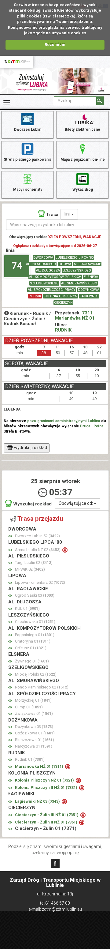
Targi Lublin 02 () (34, 562)
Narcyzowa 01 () (33, 746)
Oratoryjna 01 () (32, 641)
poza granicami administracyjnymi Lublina (63, 421)
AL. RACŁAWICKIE (87, 264)
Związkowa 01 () (34, 713)
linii (68, 214)
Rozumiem (55, 44)
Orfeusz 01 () (30, 648)
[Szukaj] (100, 100)
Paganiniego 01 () (34, 634)
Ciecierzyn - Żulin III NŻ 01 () (47, 814)
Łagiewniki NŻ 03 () (38, 801)
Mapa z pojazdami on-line (83, 159)
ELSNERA (91, 277)
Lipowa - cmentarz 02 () (40, 582)
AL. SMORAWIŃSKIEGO (79, 283)
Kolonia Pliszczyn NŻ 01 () (45, 780)
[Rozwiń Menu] (6, 102)
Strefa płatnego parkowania (27, 159)
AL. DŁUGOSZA (48, 270)
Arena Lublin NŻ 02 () (38, 549)
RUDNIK (35, 296)
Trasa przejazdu (40, 518)
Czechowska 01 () (35, 621)
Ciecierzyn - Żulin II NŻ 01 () (46, 822)
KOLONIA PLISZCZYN (60, 296)
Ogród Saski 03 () (34, 595)
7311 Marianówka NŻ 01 (75, 315)
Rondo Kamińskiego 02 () (41, 687)
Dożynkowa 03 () (34, 726)
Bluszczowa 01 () (34, 739)
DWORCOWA (43, 258)
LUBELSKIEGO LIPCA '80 (75, 258)
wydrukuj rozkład (30, 447)
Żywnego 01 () (32, 661)
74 (17, 265)
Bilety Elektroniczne (82, 129)
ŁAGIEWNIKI (89, 296)
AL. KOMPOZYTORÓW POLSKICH (55, 277)
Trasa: (53, 214)
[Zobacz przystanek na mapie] (10, 536)
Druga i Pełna (91, 426)
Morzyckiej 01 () (33, 700)
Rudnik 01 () (30, 759)
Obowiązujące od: (76, 503)
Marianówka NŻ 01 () (39, 766)
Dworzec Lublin (27, 129)
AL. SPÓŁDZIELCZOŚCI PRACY (51, 290)
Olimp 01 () (29, 707)
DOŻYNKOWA (88, 290)
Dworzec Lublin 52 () (37, 536)
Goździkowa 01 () (35, 733)
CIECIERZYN (63, 303)
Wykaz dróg (82, 189)
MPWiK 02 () (30, 569)
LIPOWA (64, 264)
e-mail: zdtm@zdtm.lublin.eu (55, 909)
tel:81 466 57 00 (55, 903)
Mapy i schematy (27, 189)
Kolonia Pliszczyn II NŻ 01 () (46, 787)
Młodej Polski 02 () (36, 674)
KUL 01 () (27, 608)
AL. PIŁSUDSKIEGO (41, 264)
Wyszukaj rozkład (32, 504)
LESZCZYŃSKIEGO (76, 270)
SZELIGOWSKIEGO (44, 283)
